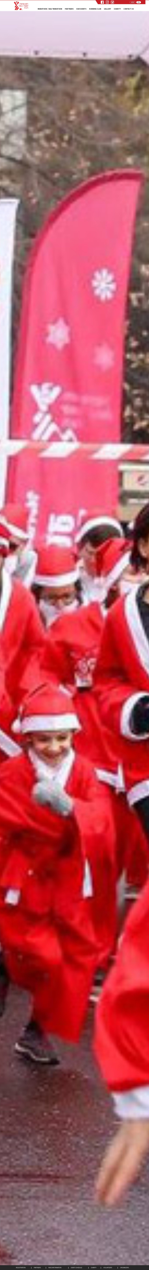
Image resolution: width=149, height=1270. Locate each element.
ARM (132, 2)
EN (139, 2)
